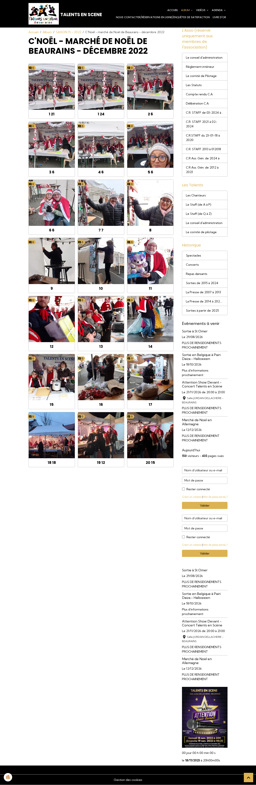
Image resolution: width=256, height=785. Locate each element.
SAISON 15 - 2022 (68, 32)
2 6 (150, 114)
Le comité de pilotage (201, 232)
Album (185, 10)
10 (101, 288)
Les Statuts (194, 85)
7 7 (101, 230)
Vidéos (201, 10)
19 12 (101, 462)
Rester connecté (198, 489)
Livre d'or (219, 17)
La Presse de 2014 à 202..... (204, 301)
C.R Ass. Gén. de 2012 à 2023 (202, 170)
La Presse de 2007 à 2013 (203, 292)
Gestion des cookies (128, 780)
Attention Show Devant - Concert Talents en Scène (202, 384)
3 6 (51, 172)
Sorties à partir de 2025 (202, 310)
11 (150, 288)
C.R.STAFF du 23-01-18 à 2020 (203, 138)
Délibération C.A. (197, 103)
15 (52, 404)
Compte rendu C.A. (199, 94)
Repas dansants (196, 274)
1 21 (52, 114)
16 (101, 404)
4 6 (101, 172)
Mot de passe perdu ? (215, 496)
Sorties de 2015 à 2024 (202, 283)
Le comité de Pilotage (201, 76)
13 (101, 346)
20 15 (150, 462)
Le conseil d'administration (204, 57)
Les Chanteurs (196, 195)
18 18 (52, 462)
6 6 (51, 230)
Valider (205, 505)
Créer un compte (192, 496)
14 (150, 346)
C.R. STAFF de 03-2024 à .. (204, 112)
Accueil (172, 10)
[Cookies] (8, 777)
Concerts (192, 264)
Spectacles (193, 255)
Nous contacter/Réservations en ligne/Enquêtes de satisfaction (163, 17)
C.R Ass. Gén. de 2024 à (202, 158)
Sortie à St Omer (194, 331)
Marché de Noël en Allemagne (197, 422)
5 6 (150, 172)
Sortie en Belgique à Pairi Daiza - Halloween (201, 357)
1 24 (101, 114)
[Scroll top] (248, 777)
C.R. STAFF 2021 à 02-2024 (201, 124)
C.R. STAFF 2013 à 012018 (203, 149)
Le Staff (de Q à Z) (199, 214)
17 (150, 404)
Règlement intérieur (200, 67)
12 (51, 346)
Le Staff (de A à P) (198, 204)
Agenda (217, 10)
